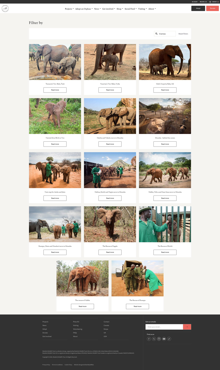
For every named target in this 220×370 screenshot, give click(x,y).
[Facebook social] (149, 340)
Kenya (106, 329)
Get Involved (47, 336)
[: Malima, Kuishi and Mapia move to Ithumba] (110, 170)
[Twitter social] (154, 340)
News (44, 325)
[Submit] (156, 33)
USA (105, 336)
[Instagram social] (159, 340)
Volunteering (77, 329)
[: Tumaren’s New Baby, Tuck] (55, 62)
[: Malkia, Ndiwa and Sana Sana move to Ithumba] (165, 170)
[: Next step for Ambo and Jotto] (55, 170)
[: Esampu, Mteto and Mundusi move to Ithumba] (55, 224)
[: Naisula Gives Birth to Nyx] (55, 116)
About (75, 336)
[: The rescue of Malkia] (82, 278)
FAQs (75, 332)
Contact (106, 321)
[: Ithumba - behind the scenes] (165, 116)
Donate (212, 8)
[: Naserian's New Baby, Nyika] (110, 62)
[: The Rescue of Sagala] (110, 224)
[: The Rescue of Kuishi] (165, 224)
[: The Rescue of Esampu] (137, 278)
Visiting (75, 325)
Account (195, 2)
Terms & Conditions (57, 365)
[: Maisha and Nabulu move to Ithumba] (110, 116)
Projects (45, 321)
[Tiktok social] (169, 340)
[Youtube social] (164, 340)
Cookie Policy (68, 365)
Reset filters (183, 33)
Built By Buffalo (89, 365)
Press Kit (76, 321)
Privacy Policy (46, 365)
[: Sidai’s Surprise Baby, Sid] (165, 62)
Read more (55, 90)
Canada (106, 325)
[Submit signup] (187, 327)
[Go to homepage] (5, 8)
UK (105, 332)
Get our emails (151, 321)
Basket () (215, 2)
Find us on (150, 334)
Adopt (198, 8)
